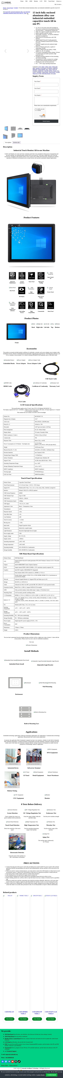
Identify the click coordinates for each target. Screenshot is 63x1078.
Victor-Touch (52, 72)
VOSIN (16, 8)
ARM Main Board (9, 1036)
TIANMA (38, 72)
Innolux (38, 68)
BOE (43, 66)
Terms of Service (13, 1065)
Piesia (50, 69)
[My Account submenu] (61, 4)
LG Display (49, 68)
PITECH (54, 69)
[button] (27, 13)
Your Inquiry (37, 95)
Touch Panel (10, 8)
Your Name (37, 81)
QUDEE (35, 71)
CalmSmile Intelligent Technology (7, 2)
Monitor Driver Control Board (13, 1038)
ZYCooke (53, 73)
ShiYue (50, 71)
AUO (39, 66)
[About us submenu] (61, 1)
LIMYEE (55, 68)
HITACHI (54, 66)
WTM (39, 73)
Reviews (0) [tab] (16, 142)
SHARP (46, 71)
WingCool (35, 73)
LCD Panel (43, 68)
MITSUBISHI (41, 69)
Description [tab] (8, 142)
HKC (34, 68)
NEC (47, 69)
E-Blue (46, 66)
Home (4, 8)
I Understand (51, 1075)
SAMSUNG (41, 71)
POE (6, 1044)
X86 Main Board (46, 73)
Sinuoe (54, 71)
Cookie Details (40, 1075)
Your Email (37, 88)
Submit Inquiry (46, 121)
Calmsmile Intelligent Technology (29, 1068)
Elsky (50, 66)
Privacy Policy (4, 1065)
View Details (9, 1019)
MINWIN (35, 69)
